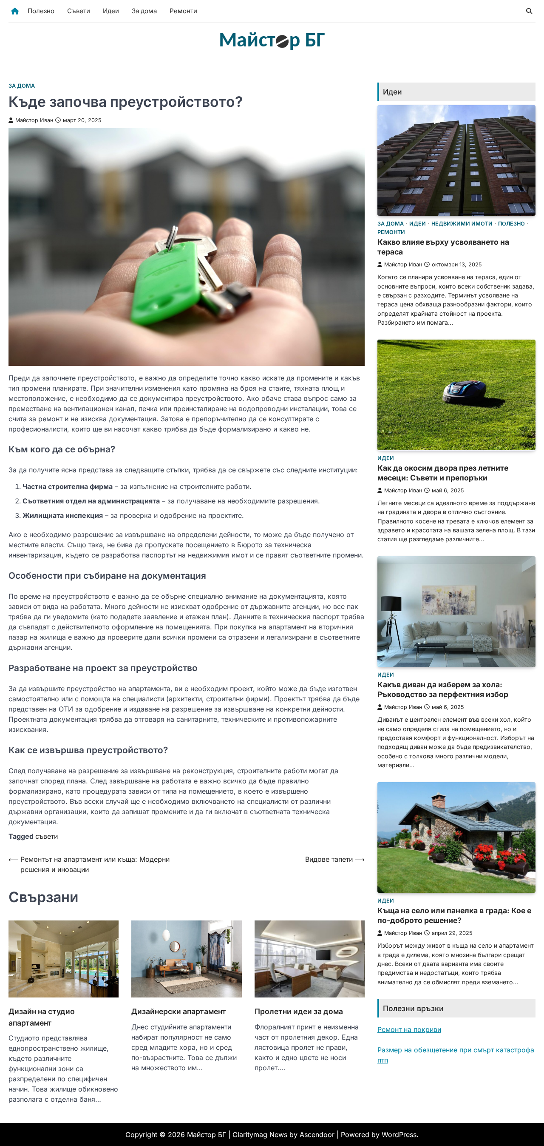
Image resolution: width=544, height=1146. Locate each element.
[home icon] (14, 11)
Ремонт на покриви (409, 1029)
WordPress (399, 1134)
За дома (144, 11)
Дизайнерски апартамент (178, 1011)
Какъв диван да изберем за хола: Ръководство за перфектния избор (442, 689)
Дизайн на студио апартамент (41, 1017)
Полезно (41, 11)
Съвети (78, 11)
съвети (46, 836)
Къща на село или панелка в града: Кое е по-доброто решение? (454, 915)
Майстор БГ (206, 1134)
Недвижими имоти (462, 223)
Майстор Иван (34, 120)
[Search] (529, 11)
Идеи (111, 11)
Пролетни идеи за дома (299, 1011)
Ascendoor (317, 1134)
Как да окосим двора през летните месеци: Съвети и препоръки (442, 472)
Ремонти (183, 11)
